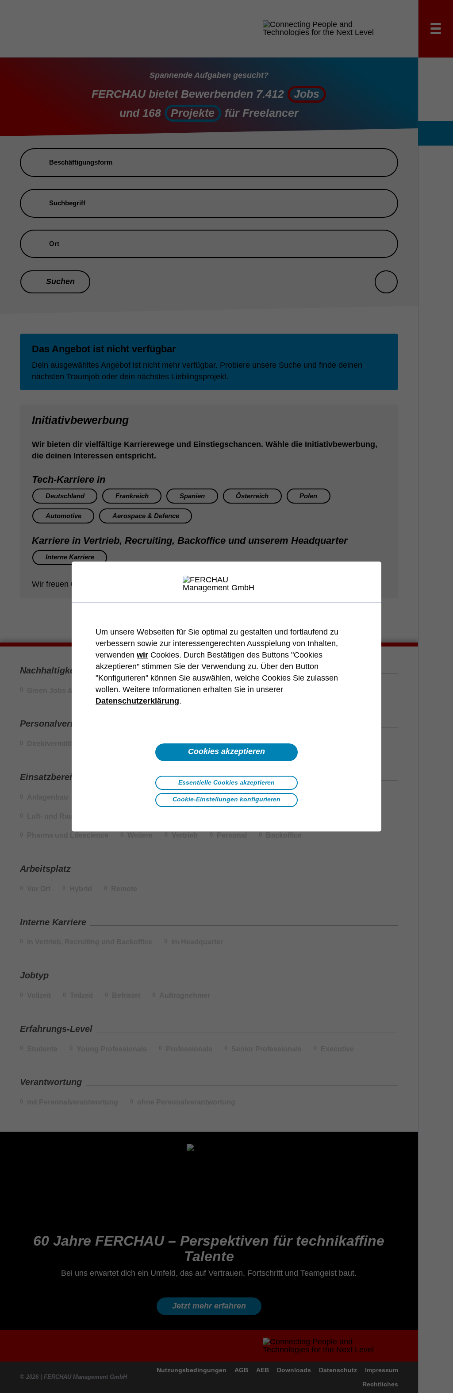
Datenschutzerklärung (137, 700)
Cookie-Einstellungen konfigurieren (226, 799)
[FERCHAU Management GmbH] (226, 584)
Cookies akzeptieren (226, 751)
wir (142, 654)
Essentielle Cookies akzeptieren (226, 782)
